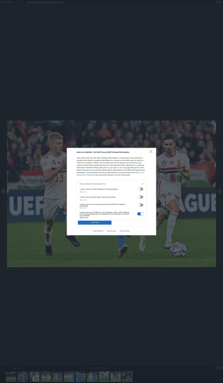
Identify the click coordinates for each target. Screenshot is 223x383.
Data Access (111, 231)
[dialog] (111, 191)
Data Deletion (98, 231)
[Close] (151, 152)
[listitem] (111, 184)
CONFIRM (94, 222)
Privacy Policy (125, 231)
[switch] (140, 189)
